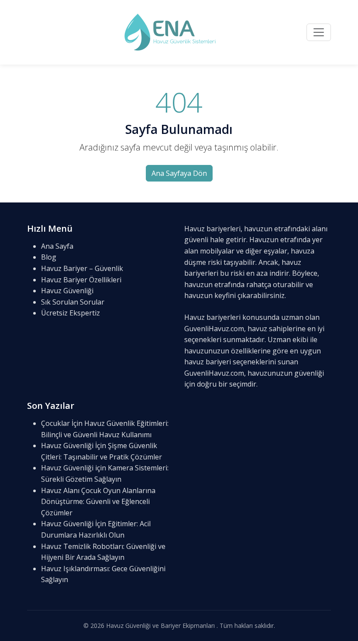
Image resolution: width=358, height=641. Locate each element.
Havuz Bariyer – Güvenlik (82, 268)
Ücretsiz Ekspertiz (70, 313)
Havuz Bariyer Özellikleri (81, 280)
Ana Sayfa (57, 246)
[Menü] (318, 32)
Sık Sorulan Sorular (72, 302)
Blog (48, 257)
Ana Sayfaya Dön (179, 173)
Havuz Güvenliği (67, 290)
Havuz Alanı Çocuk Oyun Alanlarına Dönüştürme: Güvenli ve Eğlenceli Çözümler (98, 502)
